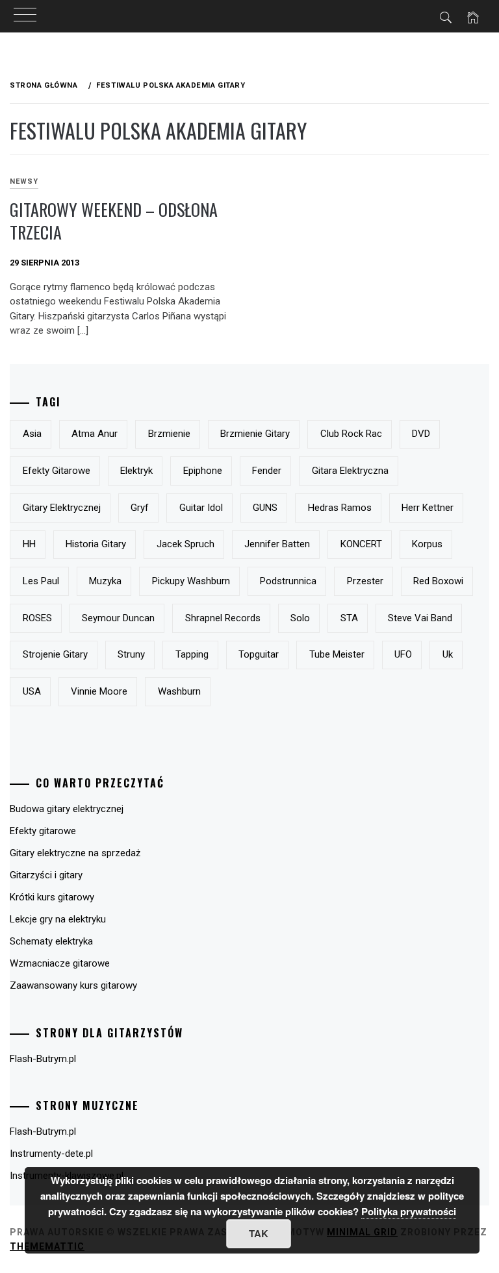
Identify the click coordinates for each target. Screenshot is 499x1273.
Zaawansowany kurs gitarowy (73, 985)
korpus (427, 544)
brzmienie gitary (255, 433)
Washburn (179, 691)
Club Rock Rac (351, 433)
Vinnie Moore (99, 691)
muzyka (105, 581)
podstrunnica (288, 581)
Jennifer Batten (277, 544)
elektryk (136, 470)
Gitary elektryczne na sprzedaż (75, 853)
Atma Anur (94, 433)
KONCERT (361, 544)
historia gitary (96, 544)
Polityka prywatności (408, 1211)
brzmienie (169, 433)
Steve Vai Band (420, 618)
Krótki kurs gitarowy (52, 897)
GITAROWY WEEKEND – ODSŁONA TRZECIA (114, 221)
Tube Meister (337, 654)
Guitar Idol (201, 507)
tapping (192, 654)
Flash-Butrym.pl (43, 1059)
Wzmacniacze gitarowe (60, 963)
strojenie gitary (55, 654)
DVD (421, 433)
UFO (403, 654)
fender (266, 470)
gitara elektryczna (350, 470)
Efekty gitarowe (43, 831)
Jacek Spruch (185, 544)
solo (300, 618)
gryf (140, 507)
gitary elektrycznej (62, 507)
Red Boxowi (438, 581)
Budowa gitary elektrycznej (66, 809)
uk (447, 654)
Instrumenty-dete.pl (51, 1153)
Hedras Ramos (340, 507)
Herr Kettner (428, 507)
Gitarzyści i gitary (46, 875)
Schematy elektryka (51, 941)
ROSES (37, 618)
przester (365, 581)
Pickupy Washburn (191, 581)
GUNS (265, 507)
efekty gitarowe (56, 470)
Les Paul (41, 581)
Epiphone (202, 470)
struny (131, 654)
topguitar (258, 654)
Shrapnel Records (223, 618)
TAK (258, 1233)
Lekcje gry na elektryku (58, 919)
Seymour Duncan (118, 618)
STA (349, 618)
